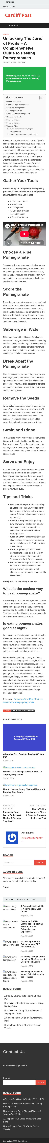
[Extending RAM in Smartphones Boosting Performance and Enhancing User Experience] (11, 922)
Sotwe (6, 887)
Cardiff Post (18, 15)
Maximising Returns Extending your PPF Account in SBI (30, 944)
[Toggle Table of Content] (40, 98)
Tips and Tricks (12, 126)
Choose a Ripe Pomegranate (18, 104)
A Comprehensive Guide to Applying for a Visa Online (32, 909)
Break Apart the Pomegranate (18, 114)
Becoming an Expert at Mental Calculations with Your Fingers (32, 974)
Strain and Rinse (13, 120)
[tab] (9, 899)
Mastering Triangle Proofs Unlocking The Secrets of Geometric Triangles (33, 959)
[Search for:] (24, 862)
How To (6, 34)
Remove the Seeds (14, 117)
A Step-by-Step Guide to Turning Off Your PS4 (23, 1099)
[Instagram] (45, 7)
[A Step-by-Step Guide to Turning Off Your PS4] (24, 751)
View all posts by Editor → (31, 839)
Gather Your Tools (13, 101)
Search (6, 1078)
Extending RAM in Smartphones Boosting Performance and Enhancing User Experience (32, 926)
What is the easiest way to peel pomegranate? (21, 130)
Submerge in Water (14, 111)
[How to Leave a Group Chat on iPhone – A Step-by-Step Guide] (20, 785)
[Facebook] (39, 7)
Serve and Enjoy (12, 123)
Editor (22, 62)
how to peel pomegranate (22, 711)
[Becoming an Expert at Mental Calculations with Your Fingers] (11, 972)
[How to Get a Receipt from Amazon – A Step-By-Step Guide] (19, 767)
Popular (9, 899)
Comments (22, 899)
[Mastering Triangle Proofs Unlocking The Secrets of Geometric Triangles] (11, 957)
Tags (33, 899)
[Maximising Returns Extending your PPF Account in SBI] (11, 942)
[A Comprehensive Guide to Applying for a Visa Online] (11, 906)
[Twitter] (42, 7)
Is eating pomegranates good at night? (24, 134)
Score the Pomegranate (15, 108)
